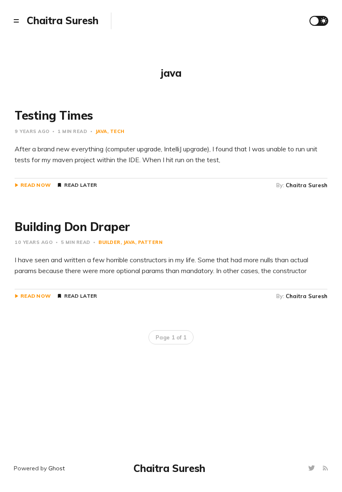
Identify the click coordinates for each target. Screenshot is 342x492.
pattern (150, 242)
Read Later (80, 185)
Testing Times (54, 115)
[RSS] (325, 468)
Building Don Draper (72, 226)
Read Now (35, 185)
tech (117, 131)
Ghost (56, 468)
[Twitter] (312, 468)
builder (109, 242)
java (101, 131)
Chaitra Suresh (306, 185)
